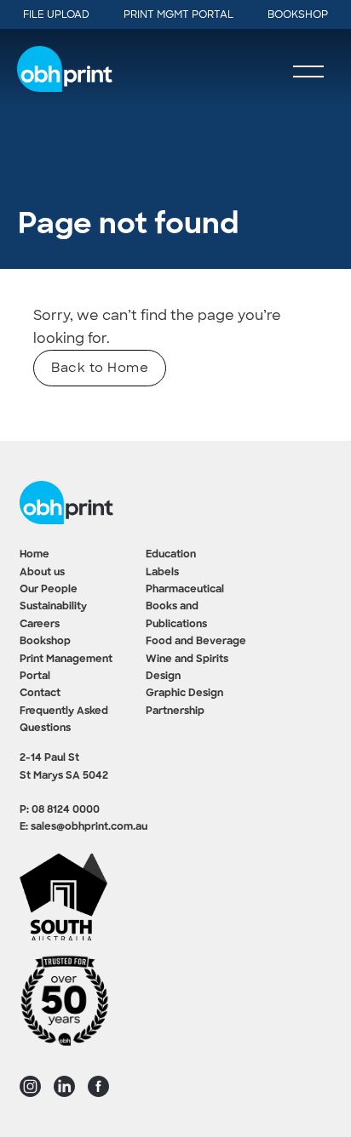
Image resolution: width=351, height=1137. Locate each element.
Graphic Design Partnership (184, 702)
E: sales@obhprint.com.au (83, 827)
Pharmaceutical (185, 590)
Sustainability (53, 607)
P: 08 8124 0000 (60, 810)
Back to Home (99, 367)
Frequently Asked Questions (64, 720)
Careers (40, 625)
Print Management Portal (66, 668)
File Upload (56, 14)
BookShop (298, 14)
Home (34, 555)
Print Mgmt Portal (178, 14)
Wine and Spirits (187, 659)
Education (171, 555)
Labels (162, 573)
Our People (49, 590)
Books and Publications (176, 615)
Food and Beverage (196, 642)
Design (163, 676)
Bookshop (45, 642)
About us (42, 573)
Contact (40, 693)
